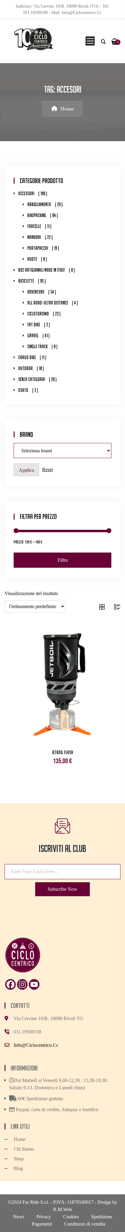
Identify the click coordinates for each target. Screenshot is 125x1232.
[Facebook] (10, 984)
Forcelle (34, 226)
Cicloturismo (38, 313)
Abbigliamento (39, 204)
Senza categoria (31, 379)
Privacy (43, 1216)
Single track (37, 346)
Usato (23, 390)
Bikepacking (36, 215)
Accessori (26, 193)
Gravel (33, 335)
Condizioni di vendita (84, 1224)
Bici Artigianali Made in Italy (41, 270)
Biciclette (26, 281)
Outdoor (25, 368)
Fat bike (33, 324)
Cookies (71, 1216)
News (18, 1216)
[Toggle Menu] (89, 41)
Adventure (35, 291)
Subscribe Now (62, 889)
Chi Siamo (24, 1149)
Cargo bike (27, 357)
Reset (47, 469)
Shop (19, 1158)
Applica (26, 470)
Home (67, 109)
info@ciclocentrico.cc (36, 1045)
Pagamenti (42, 1224)
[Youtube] (34, 984)
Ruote (32, 259)
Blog (18, 1168)
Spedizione (101, 1216)
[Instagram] (22, 984)
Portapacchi (37, 248)
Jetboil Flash (62, 752)
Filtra (63, 560)
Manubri (34, 237)
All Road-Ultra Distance (47, 302)
